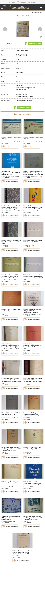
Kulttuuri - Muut (21, 94)
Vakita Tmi (19, 85)
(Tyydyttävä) (22, 55)
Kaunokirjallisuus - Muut (24, 96)
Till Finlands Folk (22, 50)
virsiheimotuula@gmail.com (25, 88)
